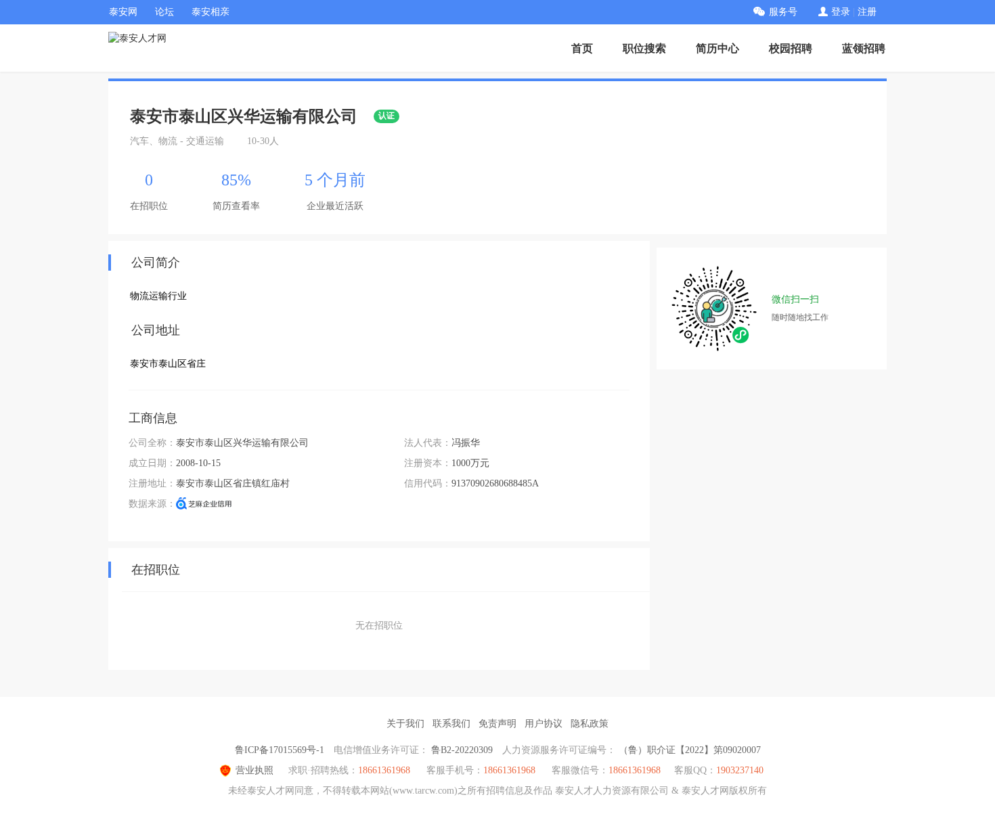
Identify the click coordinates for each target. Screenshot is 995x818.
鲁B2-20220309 (462, 750)
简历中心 (717, 48)
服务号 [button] (783, 12)
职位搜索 (644, 48)
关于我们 (405, 724)
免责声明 (497, 724)
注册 (867, 12)
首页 (582, 48)
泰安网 (123, 12)
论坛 (164, 12)
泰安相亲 (210, 12)
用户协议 (543, 724)
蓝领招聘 (863, 48)
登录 (840, 12)
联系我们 (451, 724)
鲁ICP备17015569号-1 (279, 750)
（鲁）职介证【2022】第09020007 (690, 750)
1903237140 (740, 770)
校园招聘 (790, 48)
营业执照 (254, 770)
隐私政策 (590, 724)
